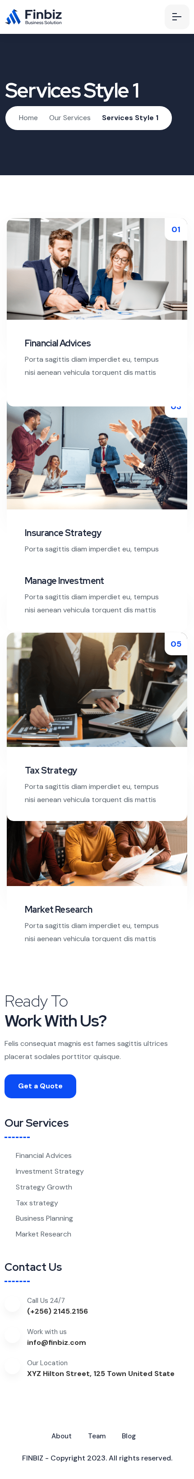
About (61, 1436)
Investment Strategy (50, 1171)
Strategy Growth (44, 1187)
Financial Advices (44, 1155)
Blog (129, 1436)
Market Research (43, 1234)
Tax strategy (37, 1203)
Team (97, 1436)
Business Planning (44, 1218)
